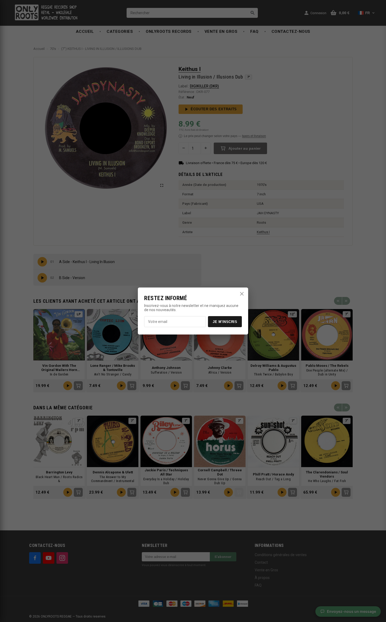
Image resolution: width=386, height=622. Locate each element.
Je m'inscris (225, 322)
